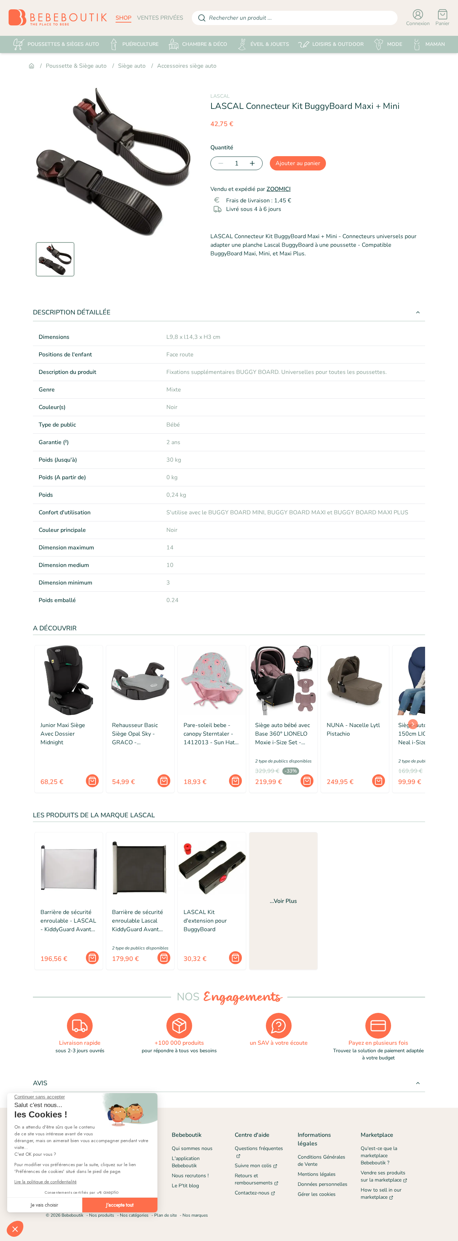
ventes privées (160, 18)
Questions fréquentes (259, 1148)
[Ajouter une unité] (253, 163)
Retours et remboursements (254, 1179)
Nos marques (195, 1215)
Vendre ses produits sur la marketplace (383, 1176)
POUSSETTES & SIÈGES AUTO (63, 44)
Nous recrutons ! (190, 1175)
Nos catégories (134, 1215)
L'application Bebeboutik (186, 1162)
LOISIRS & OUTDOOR (338, 44)
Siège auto (132, 66)
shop (123, 18)
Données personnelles (322, 1184)
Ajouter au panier (298, 163)
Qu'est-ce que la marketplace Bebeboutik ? (379, 1155)
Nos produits (101, 1215)
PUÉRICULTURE (140, 44)
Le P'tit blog (185, 1185)
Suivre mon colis (253, 1165)
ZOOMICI (279, 189)
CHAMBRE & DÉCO (204, 44)
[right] (413, 724)
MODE (394, 44)
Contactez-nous (252, 1192)
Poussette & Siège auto (76, 66)
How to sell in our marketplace (381, 1194)
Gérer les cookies (317, 1194)
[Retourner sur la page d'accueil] (58, 18)
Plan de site (165, 1215)
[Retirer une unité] (219, 163)
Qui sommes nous (192, 1148)
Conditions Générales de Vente (321, 1161)
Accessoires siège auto (186, 66)
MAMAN (435, 44)
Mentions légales (317, 1174)
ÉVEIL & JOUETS (269, 44)
